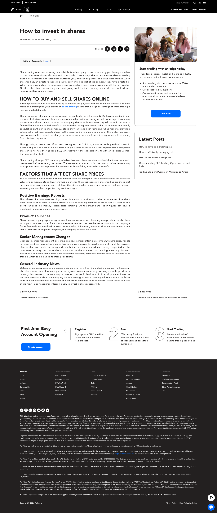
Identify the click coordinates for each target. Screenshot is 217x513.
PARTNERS (16, 3)
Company (93, 9)
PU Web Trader (61, 383)
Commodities (25, 387)
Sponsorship (124, 9)
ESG (163, 391)
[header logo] (20, 9)
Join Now (165, 113)
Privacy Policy (171, 503)
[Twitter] (120, 49)
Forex (22, 375)
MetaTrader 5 (60, 387)
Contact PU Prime (133, 394)
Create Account (179, 9)
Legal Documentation (170, 379)
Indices (23, 383)
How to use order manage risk (155, 157)
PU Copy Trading (61, 379)
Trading (78, 9)
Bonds (22, 398)
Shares (22, 391)
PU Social (59, 394)
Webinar (94, 387)
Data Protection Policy (188, 503)
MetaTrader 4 (60, 391)
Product (23, 371)
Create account (35, 347)
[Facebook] (107, 49)
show (47, 61)
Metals (22, 379)
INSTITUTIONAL (32, 3)
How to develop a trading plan (155, 146)
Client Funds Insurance (171, 387)
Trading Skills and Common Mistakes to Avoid (163, 171)
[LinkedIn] (114, 49)
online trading (69, 106)
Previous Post (29, 291)
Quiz (92, 383)
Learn (108, 9)
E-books (94, 394)
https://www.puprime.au (124, 453)
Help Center (131, 398)
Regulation (166, 375)
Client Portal (199, 9)
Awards (129, 383)
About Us (129, 375)
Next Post (145, 291)
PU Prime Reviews (133, 379)
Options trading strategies (34, 297)
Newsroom (130, 391)
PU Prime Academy (98, 375)
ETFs (22, 394)
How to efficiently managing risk (156, 152)
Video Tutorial (96, 391)
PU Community (97, 379)
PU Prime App (60, 375)
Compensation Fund (170, 383)
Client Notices (131, 387)
